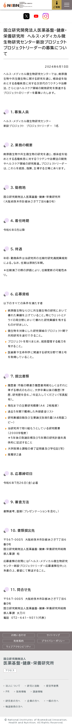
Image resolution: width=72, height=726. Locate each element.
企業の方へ (33, 701)
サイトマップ (53, 635)
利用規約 (19, 641)
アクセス (10, 670)
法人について (13, 686)
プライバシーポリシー (53, 641)
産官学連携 (52, 686)
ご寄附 (56, 7)
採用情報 (21, 691)
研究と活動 (33, 686)
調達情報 (38, 691)
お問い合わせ (18, 635)
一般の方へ (52, 701)
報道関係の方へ (14, 706)
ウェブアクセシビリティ (18, 646)
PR (7, 691)
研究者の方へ (13, 701)
